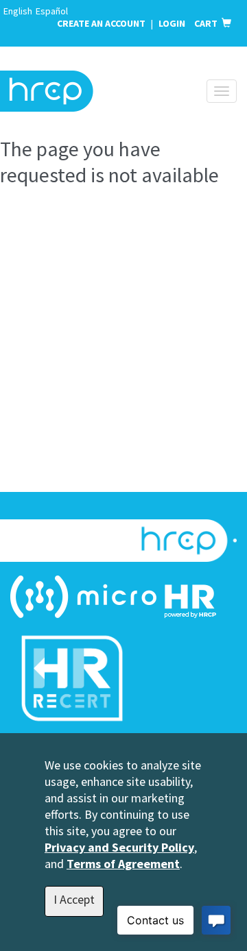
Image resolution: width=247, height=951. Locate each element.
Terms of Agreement (123, 864)
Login (172, 23)
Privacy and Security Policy (119, 847)
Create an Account (101, 23)
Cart (208, 23)
